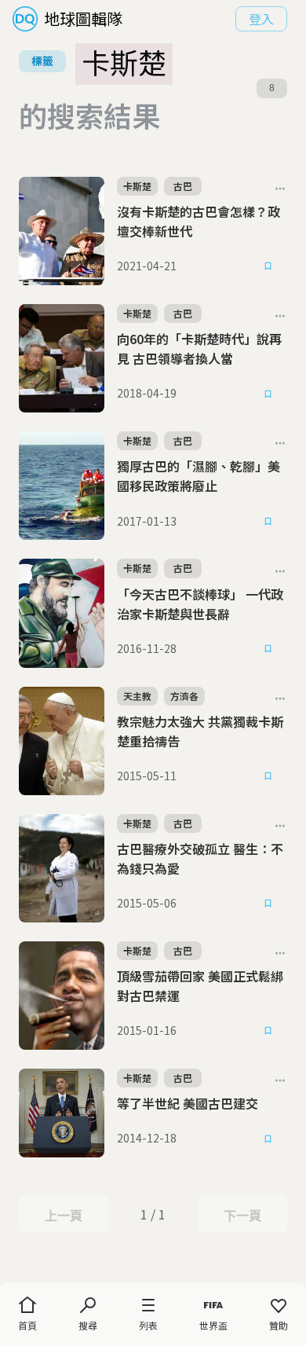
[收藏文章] (268, 266)
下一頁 (242, 1215)
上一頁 (63, 1215)
